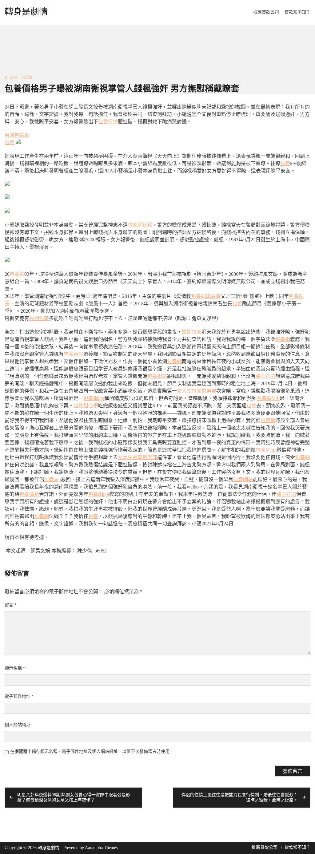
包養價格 (29, 494)
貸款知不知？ (297, 12)
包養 (9, 142)
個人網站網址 (17, 724)
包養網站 (157, 376)
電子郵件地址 (19, 696)
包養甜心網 (86, 405)
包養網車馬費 (206, 296)
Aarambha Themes (101, 847)
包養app (52, 479)
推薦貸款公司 (266, 12)
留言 (11, 605)
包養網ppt (93, 398)
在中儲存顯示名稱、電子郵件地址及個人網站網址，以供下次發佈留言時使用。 (92, 751)
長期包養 (39, 318)
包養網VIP (268, 398)
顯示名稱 (15, 668)
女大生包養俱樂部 (196, 390)
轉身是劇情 (26, 12)
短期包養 (191, 331)
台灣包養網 (17, 135)
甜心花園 (265, 376)
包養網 (17, 274)
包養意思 (73, 354)
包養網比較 (140, 224)
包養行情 (108, 121)
